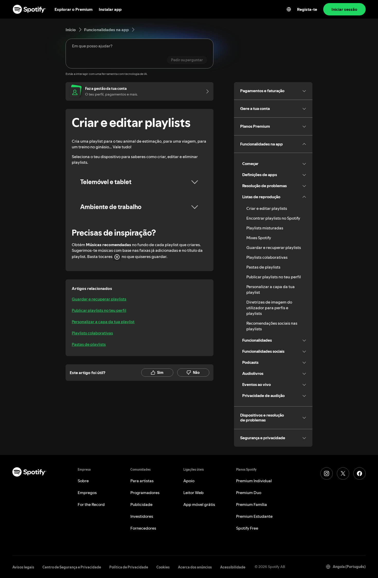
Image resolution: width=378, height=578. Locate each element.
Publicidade (141, 504)
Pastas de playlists (89, 344)
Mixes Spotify (258, 237)
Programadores (144, 492)
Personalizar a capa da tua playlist (103, 321)
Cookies (163, 567)
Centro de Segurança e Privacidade (71, 567)
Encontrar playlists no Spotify (273, 218)
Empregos (87, 492)
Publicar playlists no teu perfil (99, 310)
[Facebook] (359, 473)
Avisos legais (23, 567)
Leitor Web (193, 492)
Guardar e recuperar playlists (99, 299)
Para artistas (142, 481)
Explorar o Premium (74, 9)
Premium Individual (254, 481)
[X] (343, 473)
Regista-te (307, 9)
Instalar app (110, 9)
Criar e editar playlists (266, 208)
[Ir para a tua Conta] (205, 91)
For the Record (91, 504)
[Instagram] (326, 473)
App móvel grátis (199, 504)
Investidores (141, 516)
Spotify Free (247, 528)
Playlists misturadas (264, 228)
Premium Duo (248, 492)
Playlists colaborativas (92, 333)
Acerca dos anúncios (195, 567)
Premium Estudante (254, 516)
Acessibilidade (232, 567)
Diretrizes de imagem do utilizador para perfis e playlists (269, 307)
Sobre (83, 481)
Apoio (188, 481)
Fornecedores (143, 528)
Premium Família (251, 504)
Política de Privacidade (128, 567)
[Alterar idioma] (289, 9)
